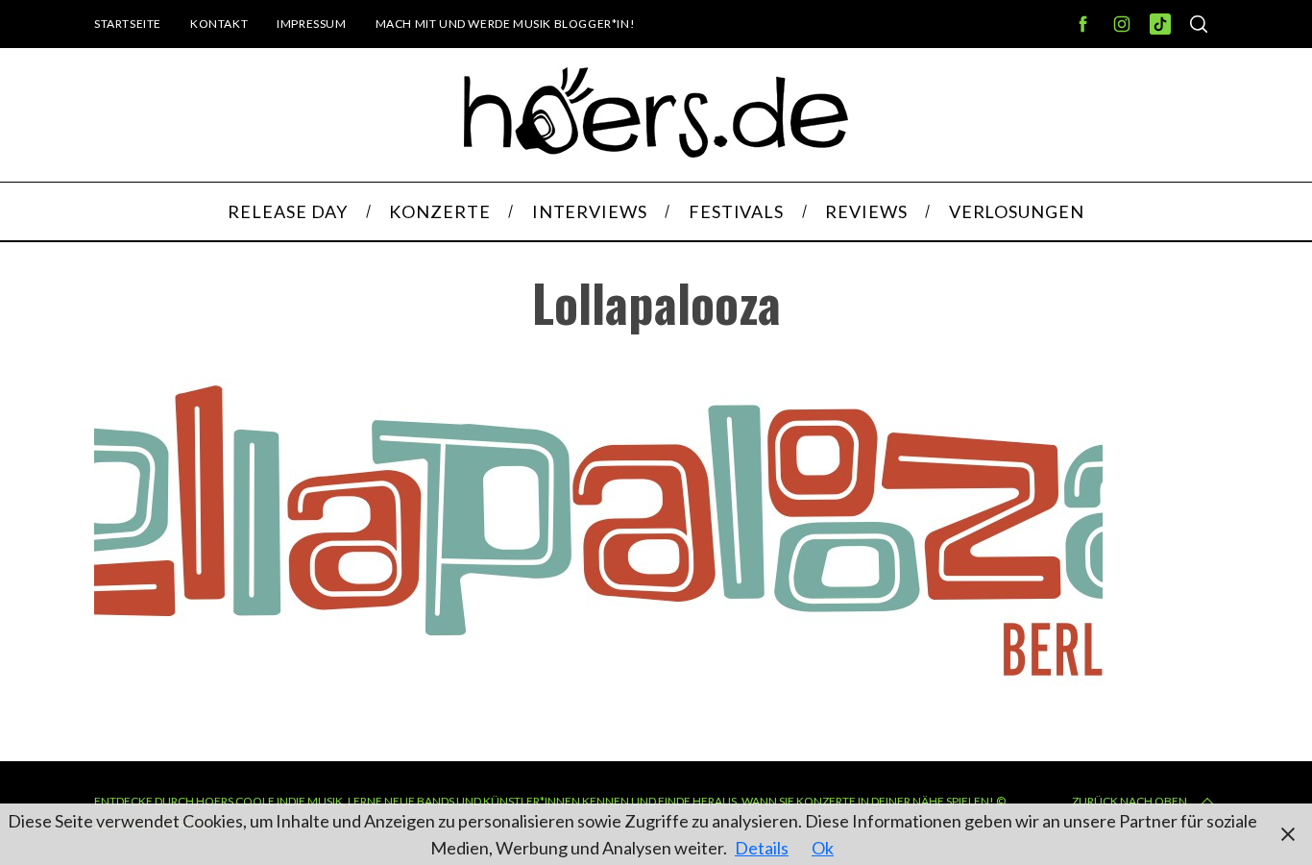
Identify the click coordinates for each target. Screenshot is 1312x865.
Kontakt (219, 23)
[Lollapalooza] (598, 690)
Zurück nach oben (1129, 801)
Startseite (127, 23)
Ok (823, 847)
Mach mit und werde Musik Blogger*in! (506, 23)
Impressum (311, 23)
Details (762, 847)
